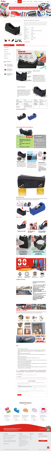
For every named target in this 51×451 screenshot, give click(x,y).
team (30, 439)
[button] (21, 40)
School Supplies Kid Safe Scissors (24, 441)
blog (30, 436)
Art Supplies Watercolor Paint (23, 442)
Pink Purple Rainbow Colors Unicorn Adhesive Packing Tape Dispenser (34, 416)
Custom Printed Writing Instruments (22, 445)
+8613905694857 (13, 435)
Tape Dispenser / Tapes (30, 17)
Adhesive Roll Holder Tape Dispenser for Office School (25, 386)
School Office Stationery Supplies (24, 443)
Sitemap (40, 449)
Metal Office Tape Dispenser (42, 370)
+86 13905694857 (9, 438)
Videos (31, 1)
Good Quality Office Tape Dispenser (40, 371)
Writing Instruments (7, 53)
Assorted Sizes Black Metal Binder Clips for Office (10, 69)
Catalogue (35, 1)
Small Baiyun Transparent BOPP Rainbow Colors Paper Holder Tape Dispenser (16, 416)
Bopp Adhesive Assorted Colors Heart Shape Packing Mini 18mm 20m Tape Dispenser (43, 416)
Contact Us (41, 1)
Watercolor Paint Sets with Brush (24, 436)
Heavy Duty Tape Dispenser (30, 371)
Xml (42, 449)
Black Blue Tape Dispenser (21, 371)
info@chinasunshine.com (10, 437)
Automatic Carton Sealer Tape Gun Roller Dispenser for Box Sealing (25, 416)
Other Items (6, 58)
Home (16, 1)
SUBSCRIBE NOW (43, 440)
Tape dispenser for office (23, 370)
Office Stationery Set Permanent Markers (24, 438)
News (28, 1)
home (31, 435)
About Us (24, 1)
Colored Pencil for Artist (22, 435)
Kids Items (6, 51)
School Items (6, 49)
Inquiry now (26, 41)
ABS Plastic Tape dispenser (32, 370)
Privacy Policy (45, 449)
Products (19, 1)
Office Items (6, 47)
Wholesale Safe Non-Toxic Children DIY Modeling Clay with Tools (10, 65)
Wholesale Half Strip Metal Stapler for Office (10, 74)
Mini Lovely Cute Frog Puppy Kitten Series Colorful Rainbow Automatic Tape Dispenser (7, 416)
